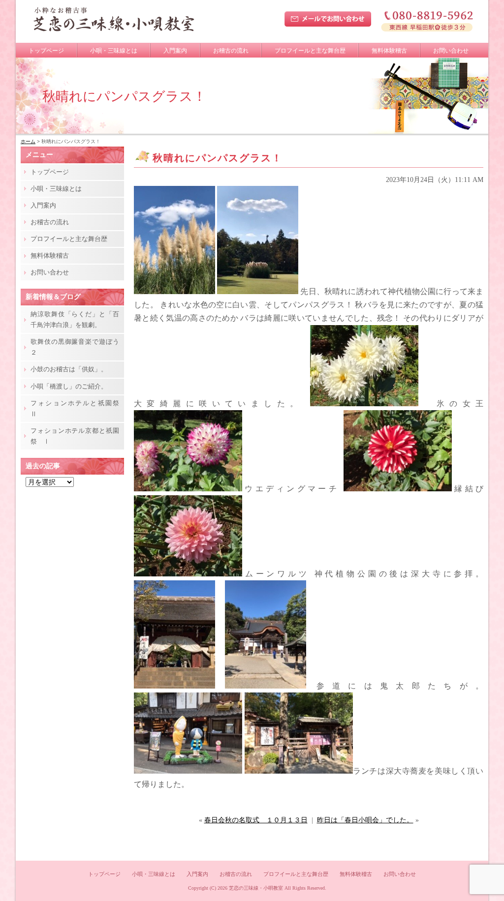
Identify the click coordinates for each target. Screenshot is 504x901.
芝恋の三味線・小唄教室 (256, 888)
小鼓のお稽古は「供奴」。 (69, 369)
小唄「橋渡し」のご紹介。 (69, 386)
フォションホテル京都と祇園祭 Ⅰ (75, 436)
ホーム (28, 141)
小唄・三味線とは (113, 50)
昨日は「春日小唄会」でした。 (365, 820)
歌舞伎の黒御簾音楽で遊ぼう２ (75, 347)
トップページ (46, 50)
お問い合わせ (451, 50)
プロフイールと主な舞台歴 (310, 50)
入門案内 (175, 50)
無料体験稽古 (389, 50)
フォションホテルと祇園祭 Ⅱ (77, 408)
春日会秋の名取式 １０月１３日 (256, 820)
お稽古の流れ (231, 50)
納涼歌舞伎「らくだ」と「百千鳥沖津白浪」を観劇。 (75, 319)
